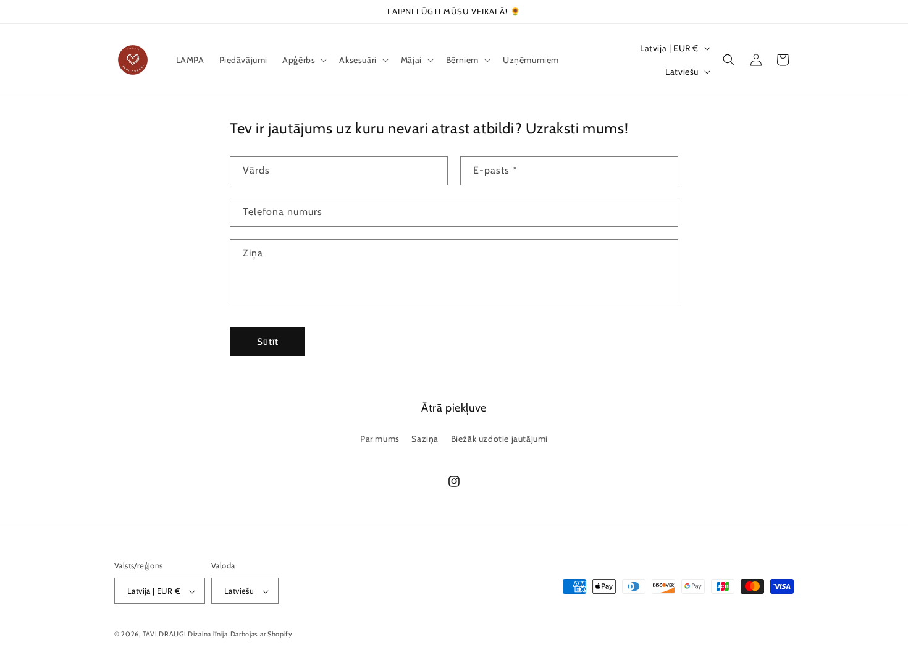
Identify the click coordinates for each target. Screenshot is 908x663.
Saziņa (425, 438)
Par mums (380, 438)
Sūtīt (268, 341)
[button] (303, 60)
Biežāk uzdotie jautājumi (499, 438)
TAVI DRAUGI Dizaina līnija (185, 634)
